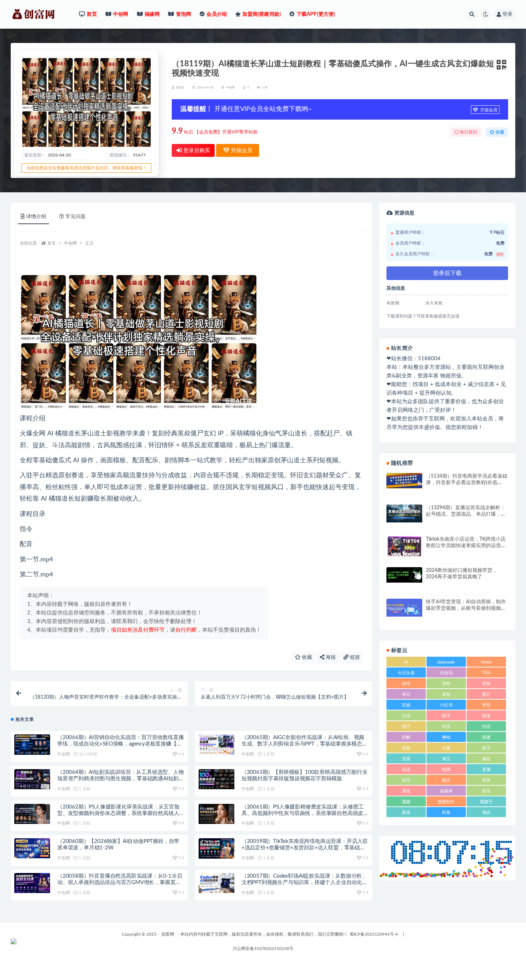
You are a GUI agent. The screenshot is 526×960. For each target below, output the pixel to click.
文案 (446, 748)
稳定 (446, 780)
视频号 (486, 802)
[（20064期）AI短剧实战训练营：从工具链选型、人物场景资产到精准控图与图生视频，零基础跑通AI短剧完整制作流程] (32, 779)
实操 (406, 705)
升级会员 (488, 110)
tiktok (486, 662)
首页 (51, 243)
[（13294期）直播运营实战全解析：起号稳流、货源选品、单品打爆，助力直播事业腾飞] (404, 513)
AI (406, 662)
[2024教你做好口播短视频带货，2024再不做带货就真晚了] (404, 575)
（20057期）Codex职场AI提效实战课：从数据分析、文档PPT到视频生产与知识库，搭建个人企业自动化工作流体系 (304, 882)
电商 (446, 769)
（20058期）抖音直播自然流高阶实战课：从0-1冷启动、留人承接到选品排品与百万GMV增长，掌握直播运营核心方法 (119, 882)
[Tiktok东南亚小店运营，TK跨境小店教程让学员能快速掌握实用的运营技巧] (404, 546)
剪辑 (486, 683)
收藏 (306, 657)
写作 (486, 673)
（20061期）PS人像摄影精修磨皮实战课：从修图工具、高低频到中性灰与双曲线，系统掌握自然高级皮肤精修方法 (303, 813)
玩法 (406, 769)
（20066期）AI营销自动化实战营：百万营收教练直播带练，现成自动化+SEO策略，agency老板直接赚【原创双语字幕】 (120, 744)
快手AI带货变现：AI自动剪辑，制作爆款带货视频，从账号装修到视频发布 (466, 608)
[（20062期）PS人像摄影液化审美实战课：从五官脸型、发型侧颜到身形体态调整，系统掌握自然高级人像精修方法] (32, 814)
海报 (330, 657)
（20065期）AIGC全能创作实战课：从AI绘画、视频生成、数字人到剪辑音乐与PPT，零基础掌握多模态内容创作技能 (304, 744)
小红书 (446, 705)
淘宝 (446, 759)
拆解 (406, 737)
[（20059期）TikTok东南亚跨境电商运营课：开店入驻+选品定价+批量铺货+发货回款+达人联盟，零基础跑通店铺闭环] (216, 848)
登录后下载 (447, 273)
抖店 (446, 726)
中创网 (230, 87)
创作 (406, 683)
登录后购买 (196, 150)
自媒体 (446, 791)
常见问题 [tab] (75, 216)
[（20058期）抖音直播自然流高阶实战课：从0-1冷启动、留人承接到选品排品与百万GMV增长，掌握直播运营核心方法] (32, 883)
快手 (446, 716)
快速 (486, 716)
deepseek (446, 662)
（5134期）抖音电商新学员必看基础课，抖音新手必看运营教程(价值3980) (466, 483)
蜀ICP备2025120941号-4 (374, 934)
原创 (446, 694)
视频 (406, 802)
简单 (486, 780)
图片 (486, 694)
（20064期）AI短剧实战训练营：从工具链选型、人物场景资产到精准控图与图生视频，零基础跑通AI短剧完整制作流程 (120, 779)
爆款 (486, 759)
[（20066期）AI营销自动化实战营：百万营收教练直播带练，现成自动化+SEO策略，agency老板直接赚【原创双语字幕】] (32, 744)
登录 (507, 14)
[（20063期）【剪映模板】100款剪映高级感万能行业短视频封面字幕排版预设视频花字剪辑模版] (216, 779)
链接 (354, 657)
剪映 (446, 683)
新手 (486, 748)
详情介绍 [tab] (36, 216)
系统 (406, 791)
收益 (406, 748)
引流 (406, 716)
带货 (486, 705)
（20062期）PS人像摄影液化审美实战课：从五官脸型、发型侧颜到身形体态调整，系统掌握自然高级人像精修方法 (118, 813)
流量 (406, 759)
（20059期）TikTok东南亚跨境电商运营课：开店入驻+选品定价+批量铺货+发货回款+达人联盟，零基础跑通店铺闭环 (305, 848)
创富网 (167, 934)
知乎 (406, 780)
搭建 (486, 737)
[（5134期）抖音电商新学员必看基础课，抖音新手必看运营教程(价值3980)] (404, 480)
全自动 (446, 673)
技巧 (406, 726)
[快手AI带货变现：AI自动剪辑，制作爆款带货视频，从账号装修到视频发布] (404, 608)
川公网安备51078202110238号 (263, 948)
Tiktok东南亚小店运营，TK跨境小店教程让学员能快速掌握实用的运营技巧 (466, 546)
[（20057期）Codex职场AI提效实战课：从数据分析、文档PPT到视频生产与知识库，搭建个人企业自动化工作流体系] (216, 883)
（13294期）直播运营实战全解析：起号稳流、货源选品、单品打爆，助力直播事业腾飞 (466, 514)
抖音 (486, 726)
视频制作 (446, 802)
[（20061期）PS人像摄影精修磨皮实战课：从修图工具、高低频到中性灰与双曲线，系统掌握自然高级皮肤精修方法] (216, 814)
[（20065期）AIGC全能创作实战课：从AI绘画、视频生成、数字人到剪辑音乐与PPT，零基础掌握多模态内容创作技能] (216, 744)
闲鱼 (446, 812)
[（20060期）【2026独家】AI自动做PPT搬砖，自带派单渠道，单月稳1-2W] (32, 848)
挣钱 (446, 737)
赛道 (406, 812)
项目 (486, 812)
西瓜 (486, 791)
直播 (486, 769)
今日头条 (406, 673)
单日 (406, 694)
